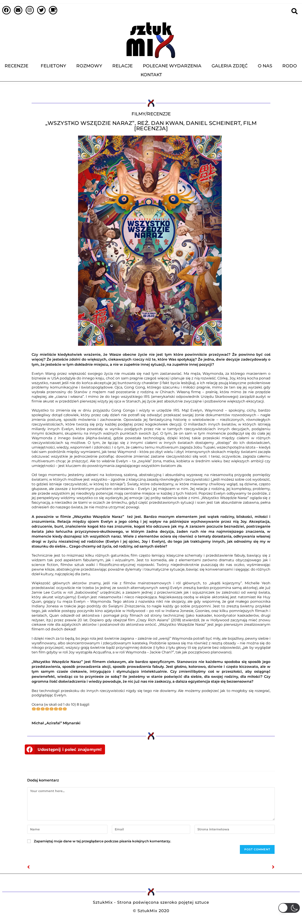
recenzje (159, 114)
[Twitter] (41, 10)
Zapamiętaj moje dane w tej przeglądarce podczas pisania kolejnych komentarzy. (102, 841)
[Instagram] (30, 10)
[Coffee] (53, 10)
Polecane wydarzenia (172, 65)
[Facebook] (6, 10)
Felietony (53, 65)
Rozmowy (89, 65)
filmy (138, 114)
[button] (65, 749)
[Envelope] (18, 10)
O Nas (265, 65)
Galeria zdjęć (230, 65)
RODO (289, 65)
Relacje (122, 65)
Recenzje (16, 65)
